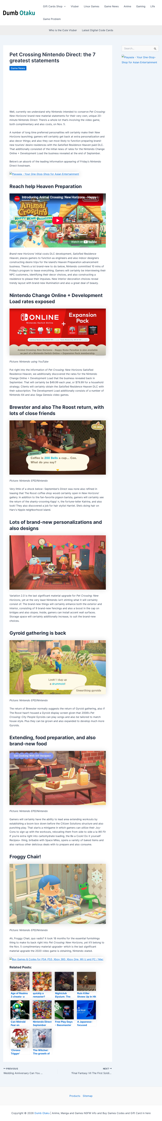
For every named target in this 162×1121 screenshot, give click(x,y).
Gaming (140, 6)
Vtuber (75, 6)
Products (74, 1095)
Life (152, 6)
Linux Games (91, 6)
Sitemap (88, 1095)
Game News (111, 6)
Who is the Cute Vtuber (63, 30)
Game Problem (52, 19)
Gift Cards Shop (52, 6)
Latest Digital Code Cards (97, 30)
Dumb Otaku (42, 1113)
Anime (127, 6)
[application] (64, 6)
